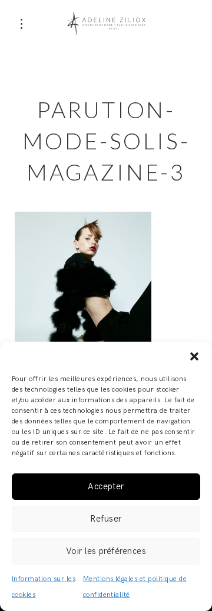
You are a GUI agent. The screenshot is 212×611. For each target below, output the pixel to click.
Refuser (105, 518)
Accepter (106, 486)
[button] (194, 356)
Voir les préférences (106, 551)
